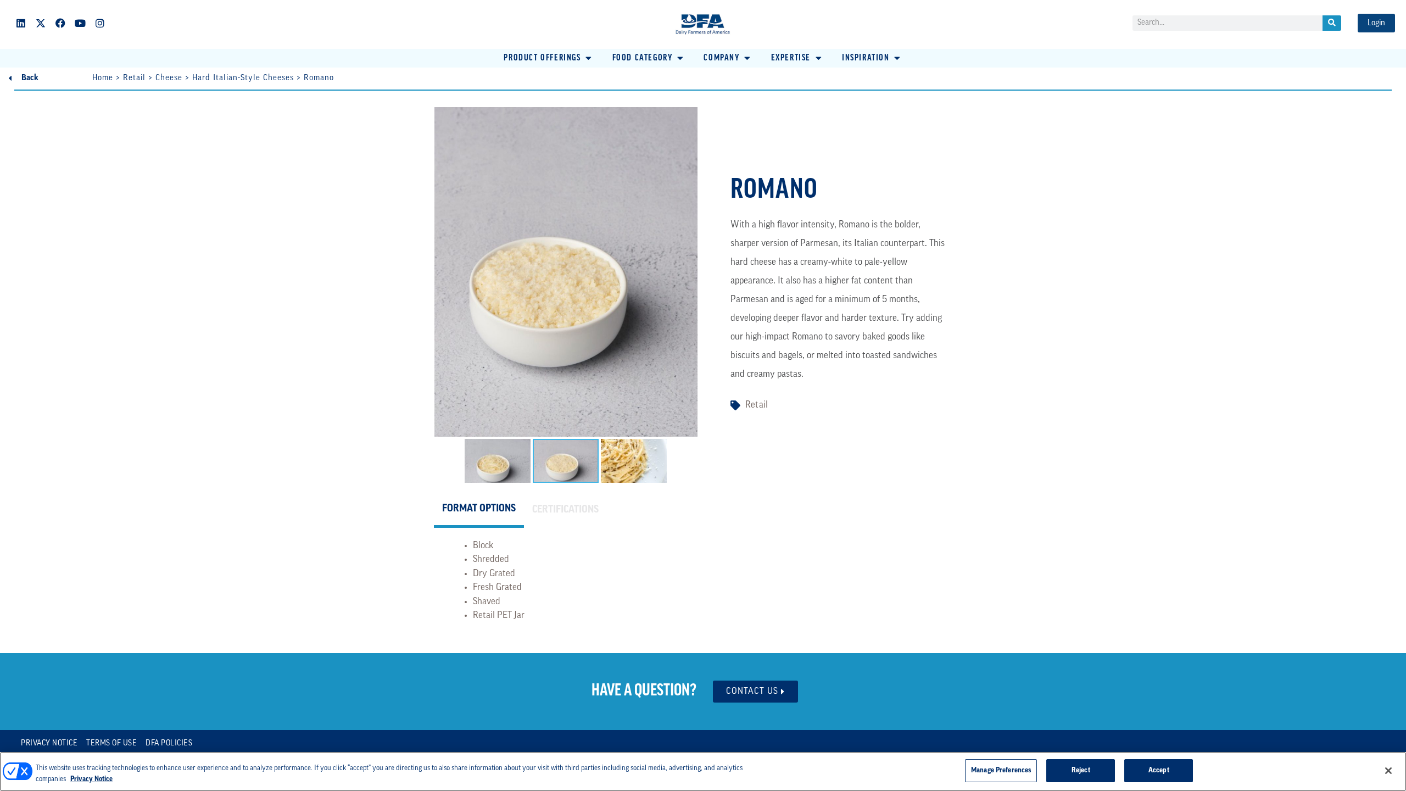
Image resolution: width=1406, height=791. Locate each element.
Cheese (168, 78)
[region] (703, 771)
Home (102, 78)
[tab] (479, 511)
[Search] (1332, 23)
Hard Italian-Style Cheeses (243, 78)
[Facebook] (60, 23)
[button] (548, 58)
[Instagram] (100, 23)
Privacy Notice (49, 743)
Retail (134, 78)
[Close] (1388, 771)
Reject (1081, 770)
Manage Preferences (1001, 770)
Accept (1158, 770)
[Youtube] (80, 23)
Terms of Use (111, 743)
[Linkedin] (21, 23)
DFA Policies (169, 743)
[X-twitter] (41, 23)
